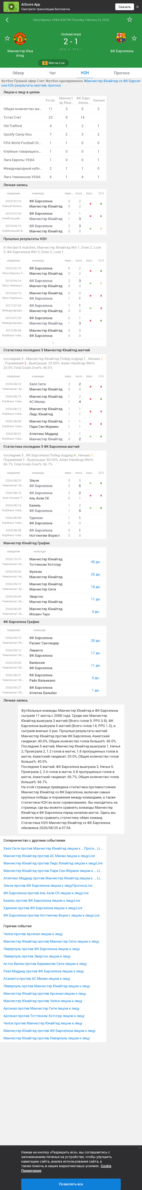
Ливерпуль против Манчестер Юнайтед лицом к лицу (46, 986)
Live (100, 848)
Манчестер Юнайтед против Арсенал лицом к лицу (44, 993)
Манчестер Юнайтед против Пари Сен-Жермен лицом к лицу (50, 870)
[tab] (18, 73)
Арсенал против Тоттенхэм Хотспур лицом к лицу (44, 1016)
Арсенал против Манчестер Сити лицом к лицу (41, 1008)
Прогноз (90, 848)
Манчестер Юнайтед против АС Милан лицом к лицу (45, 856)
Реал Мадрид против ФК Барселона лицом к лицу (43, 971)
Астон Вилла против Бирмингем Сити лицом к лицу (45, 963)
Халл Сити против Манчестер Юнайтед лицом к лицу (43, 848)
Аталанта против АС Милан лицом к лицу (36, 978)
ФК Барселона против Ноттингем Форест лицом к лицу (48, 915)
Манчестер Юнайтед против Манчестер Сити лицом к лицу (51, 941)
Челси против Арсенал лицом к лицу (33, 934)
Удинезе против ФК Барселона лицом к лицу (39, 908)
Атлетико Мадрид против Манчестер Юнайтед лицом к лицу (50, 878)
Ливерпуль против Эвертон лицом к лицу (36, 956)
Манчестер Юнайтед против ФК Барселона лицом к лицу (49, 1030)
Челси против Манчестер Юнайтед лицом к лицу (42, 1023)
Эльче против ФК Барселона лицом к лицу (37, 885)
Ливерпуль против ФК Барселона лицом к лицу (41, 949)
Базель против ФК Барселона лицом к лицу (38, 900)
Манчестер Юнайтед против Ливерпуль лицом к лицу (46, 1038)
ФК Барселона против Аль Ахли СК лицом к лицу (42, 893)
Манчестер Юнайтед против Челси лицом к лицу (42, 1001)
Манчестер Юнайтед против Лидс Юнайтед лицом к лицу (49, 863)
